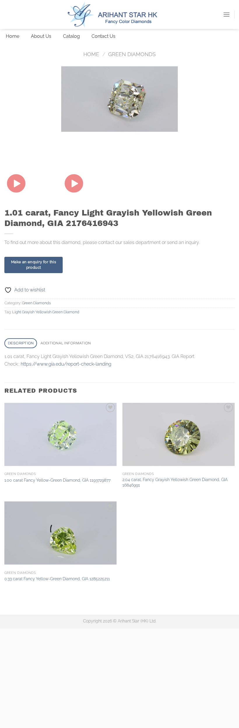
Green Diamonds (132, 54)
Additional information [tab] (66, 343)
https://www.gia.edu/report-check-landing (66, 364)
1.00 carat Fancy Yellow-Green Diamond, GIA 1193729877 (57, 480)
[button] (226, 14)
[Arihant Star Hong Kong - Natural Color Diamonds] (119, 14)
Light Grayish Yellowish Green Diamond (45, 312)
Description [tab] (21, 343)
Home (91, 54)
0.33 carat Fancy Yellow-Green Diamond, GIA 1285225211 (57, 578)
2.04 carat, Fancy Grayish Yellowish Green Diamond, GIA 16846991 (175, 482)
